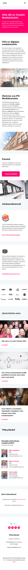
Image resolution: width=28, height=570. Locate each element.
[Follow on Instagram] (18, 527)
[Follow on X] (15, 527)
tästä (14, 562)
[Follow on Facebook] (12, 527)
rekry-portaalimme (21, 499)
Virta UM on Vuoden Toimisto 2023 (13, 341)
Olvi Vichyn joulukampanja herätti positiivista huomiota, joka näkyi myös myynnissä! (13, 375)
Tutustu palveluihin (10, 174)
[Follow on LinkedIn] (9, 527)
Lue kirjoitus (4, 345)
